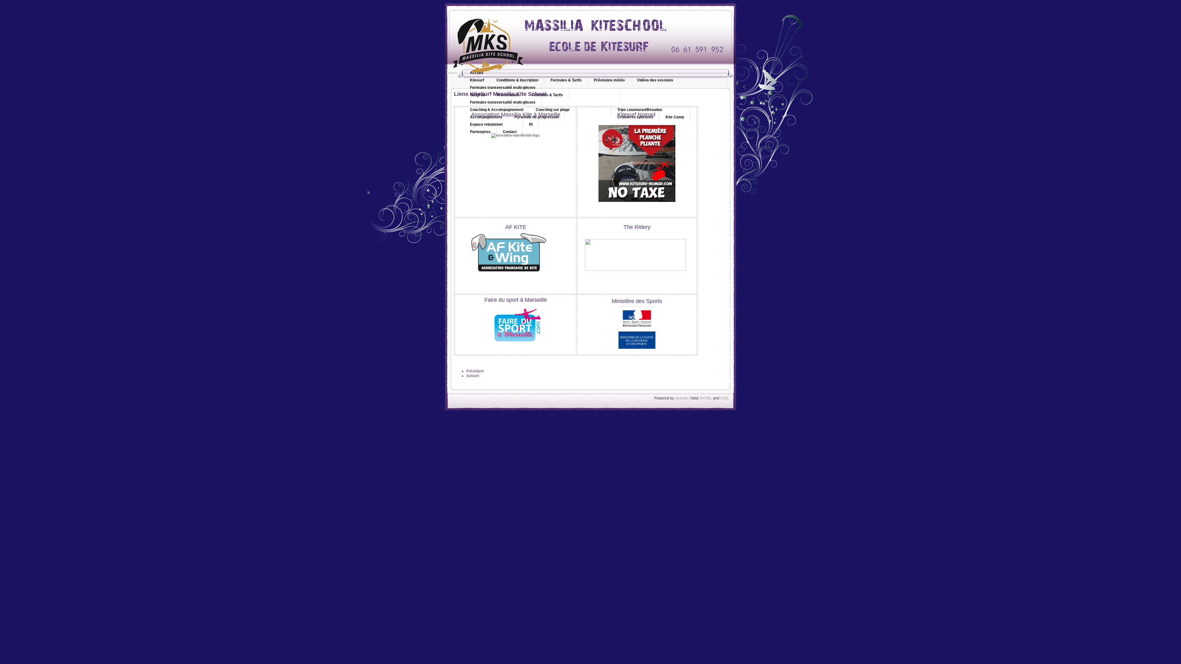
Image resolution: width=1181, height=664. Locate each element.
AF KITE (515, 227)
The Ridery (636, 227)
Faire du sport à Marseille (515, 300)
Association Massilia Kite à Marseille (515, 115)
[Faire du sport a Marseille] (515, 345)
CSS (724, 398)
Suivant (472, 376)
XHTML (705, 398)
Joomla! (681, 398)
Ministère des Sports (637, 301)
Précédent (474, 371)
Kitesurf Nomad (637, 115)
